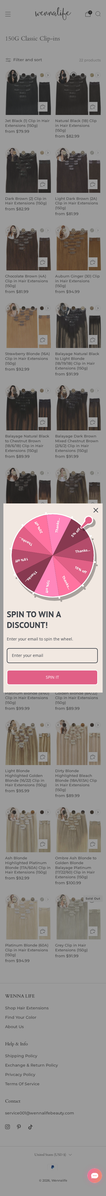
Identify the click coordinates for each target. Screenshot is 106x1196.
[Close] (96, 510)
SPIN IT (52, 677)
